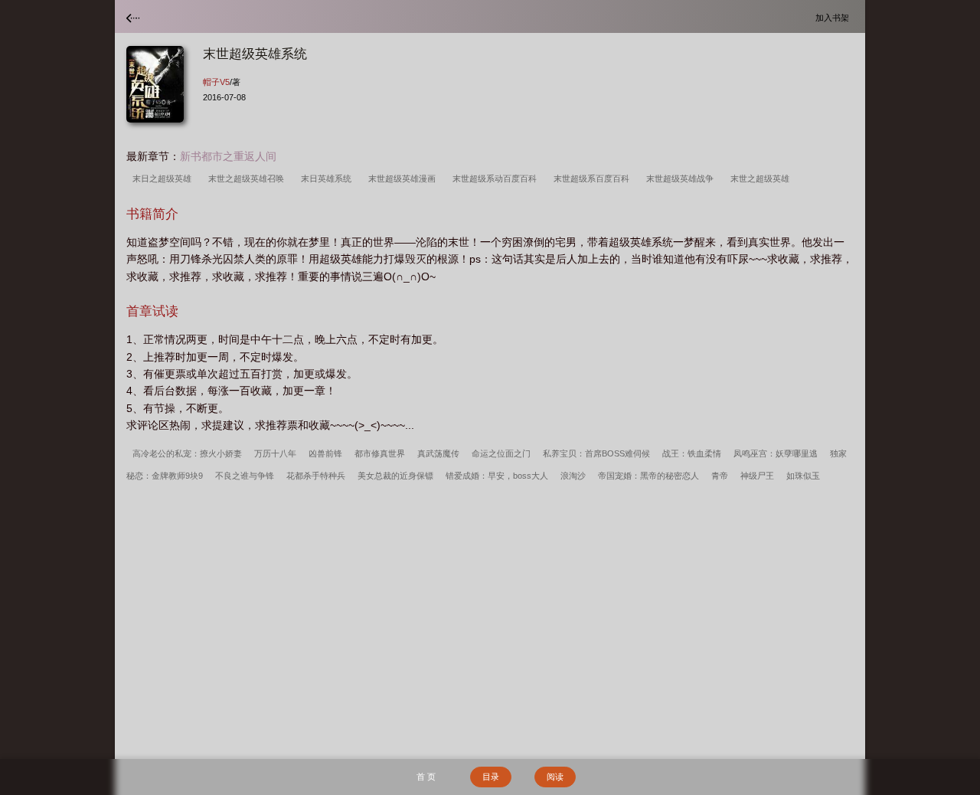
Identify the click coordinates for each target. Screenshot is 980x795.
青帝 (719, 475)
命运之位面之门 (501, 453)
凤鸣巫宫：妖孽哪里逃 (775, 453)
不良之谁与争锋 (244, 475)
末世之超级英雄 (762, 178)
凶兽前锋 (325, 453)
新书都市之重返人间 (228, 156)
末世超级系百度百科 (594, 178)
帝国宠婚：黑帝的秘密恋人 (648, 475)
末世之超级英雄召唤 (248, 178)
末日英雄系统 (328, 178)
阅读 (555, 776)
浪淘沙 (573, 475)
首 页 (426, 776)
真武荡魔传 (438, 453)
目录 (490, 776)
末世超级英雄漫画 (404, 178)
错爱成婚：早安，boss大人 (497, 475)
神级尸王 (757, 475)
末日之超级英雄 (164, 178)
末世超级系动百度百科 (496, 178)
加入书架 (834, 17)
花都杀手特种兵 (315, 475)
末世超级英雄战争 (682, 178)
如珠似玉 (803, 475)
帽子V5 (216, 82)
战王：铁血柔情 (691, 453)
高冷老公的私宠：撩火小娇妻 (187, 453)
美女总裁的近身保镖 (395, 475)
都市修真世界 (379, 453)
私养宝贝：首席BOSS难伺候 (596, 453)
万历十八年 (275, 453)
